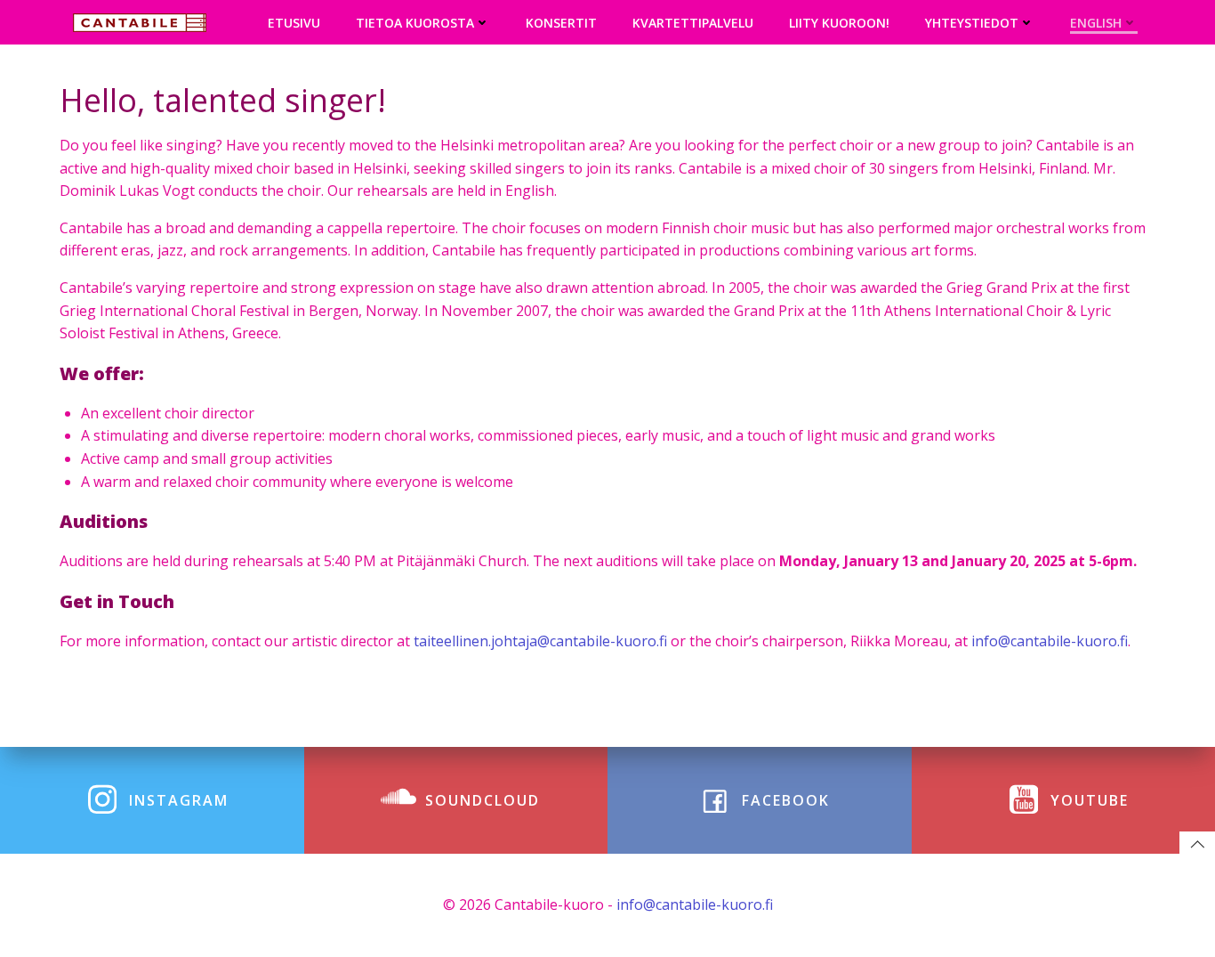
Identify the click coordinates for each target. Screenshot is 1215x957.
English (1096, 22)
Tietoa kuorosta (415, 22)
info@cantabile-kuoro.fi (694, 904)
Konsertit (561, 22)
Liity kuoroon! (839, 22)
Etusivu (294, 22)
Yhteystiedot (971, 22)
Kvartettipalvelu (692, 22)
